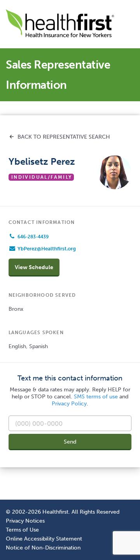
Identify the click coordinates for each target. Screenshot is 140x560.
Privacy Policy (69, 403)
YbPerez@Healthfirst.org (47, 249)
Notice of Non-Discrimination (43, 547)
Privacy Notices (25, 520)
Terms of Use (22, 529)
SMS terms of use (96, 396)
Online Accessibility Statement (44, 538)
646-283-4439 (33, 236)
